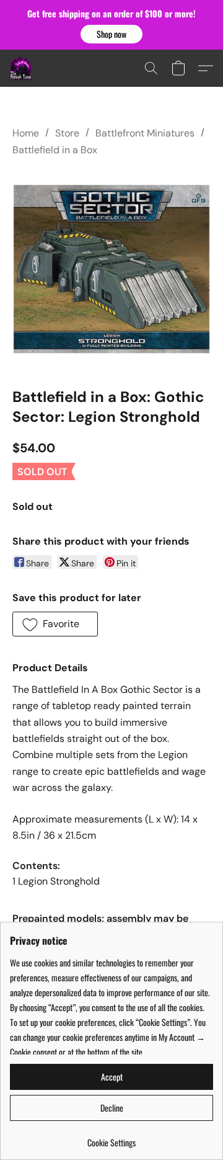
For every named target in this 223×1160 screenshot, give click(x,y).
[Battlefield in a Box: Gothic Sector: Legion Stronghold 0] (111, 269)
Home (25, 133)
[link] (111, 1138)
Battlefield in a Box (54, 149)
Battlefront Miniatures (145, 133)
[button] (111, 34)
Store (67, 133)
